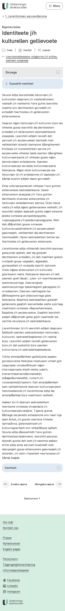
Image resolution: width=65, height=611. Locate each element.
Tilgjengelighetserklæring (19, 564)
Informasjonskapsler (16, 570)
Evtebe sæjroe (19, 484)
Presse (7, 537)
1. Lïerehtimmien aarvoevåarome (26, 16)
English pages (11, 549)
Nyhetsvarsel (11, 543)
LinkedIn (12, 585)
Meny (56, 6)
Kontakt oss (10, 528)
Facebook (13, 580)
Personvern (10, 559)
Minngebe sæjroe (44, 484)
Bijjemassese (31, 498)
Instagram (13, 591)
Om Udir (8, 522)
